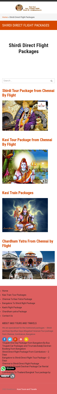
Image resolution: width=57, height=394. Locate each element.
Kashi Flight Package (12, 307)
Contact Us (7, 316)
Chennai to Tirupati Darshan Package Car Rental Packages (25, 368)
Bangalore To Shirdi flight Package (18, 303)
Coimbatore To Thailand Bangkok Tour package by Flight (26, 374)
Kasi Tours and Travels (27, 389)
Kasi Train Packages (17, 192)
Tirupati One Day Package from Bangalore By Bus (26, 343)
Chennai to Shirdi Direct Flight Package (20, 363)
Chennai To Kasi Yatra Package (17, 299)
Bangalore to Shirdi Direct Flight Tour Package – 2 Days (25, 359)
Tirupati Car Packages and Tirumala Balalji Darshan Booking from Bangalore (26, 347)
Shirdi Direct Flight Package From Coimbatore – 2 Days (25, 353)
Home (5, 17)
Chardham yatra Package (14, 311)
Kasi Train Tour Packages (14, 295)
